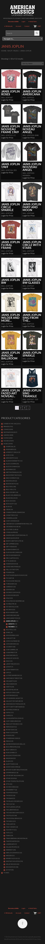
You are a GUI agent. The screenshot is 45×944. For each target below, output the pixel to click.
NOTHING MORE (11, 710)
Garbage (9, 587)
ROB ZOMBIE (10, 752)
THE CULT (9, 804)
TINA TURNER (10, 827)
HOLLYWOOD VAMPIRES (14, 601)
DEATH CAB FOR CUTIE (13, 541)
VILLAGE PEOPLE (11, 847)
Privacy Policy (37, 939)
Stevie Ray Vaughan (13, 775)
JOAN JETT (9, 638)
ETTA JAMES (10, 561)
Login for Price (7, 100)
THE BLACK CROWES (13, 801)
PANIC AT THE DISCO (12, 724)
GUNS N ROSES (11, 595)
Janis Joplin (10, 621)
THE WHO (9, 821)
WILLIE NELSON (11, 864)
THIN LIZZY (9, 824)
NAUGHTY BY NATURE (13, 701)
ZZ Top (8, 870)
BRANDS (6, 426)
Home (3, 51)
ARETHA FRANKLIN (12, 472)
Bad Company (11, 478)
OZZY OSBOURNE (12, 721)
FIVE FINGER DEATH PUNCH (15, 575)
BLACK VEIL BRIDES (12, 495)
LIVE (7, 672)
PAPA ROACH (10, 727)
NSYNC (8, 712)
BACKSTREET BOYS (12, 475)
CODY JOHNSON (11, 521)
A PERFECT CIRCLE (12, 452)
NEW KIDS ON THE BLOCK (14, 704)
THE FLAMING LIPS (12, 807)
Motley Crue (11, 692)
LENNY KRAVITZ (11, 669)
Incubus (9, 609)
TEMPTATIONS (11, 792)
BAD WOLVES (10, 481)
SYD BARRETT (10, 790)
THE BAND (9, 798)
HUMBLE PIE (10, 604)
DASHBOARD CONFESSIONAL (16, 535)
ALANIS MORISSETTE (13, 461)
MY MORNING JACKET (13, 698)
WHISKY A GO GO (12, 858)
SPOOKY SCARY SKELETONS (15, 770)
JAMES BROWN (11, 615)
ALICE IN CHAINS (11, 466)
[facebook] (22, 923)
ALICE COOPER (11, 464)
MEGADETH (10, 681)
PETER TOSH (10, 730)
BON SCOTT (10, 504)
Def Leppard (10, 544)
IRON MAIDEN (10, 612)
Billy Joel (9, 489)
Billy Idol (9, 486)
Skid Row (9, 758)
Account (18, 26)
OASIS (8, 715)
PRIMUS (8, 741)
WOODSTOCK (10, 867)
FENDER (8, 572)
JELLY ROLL (9, 629)
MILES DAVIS (10, 684)
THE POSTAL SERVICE (13, 818)
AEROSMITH (10, 458)
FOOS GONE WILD (12, 581)
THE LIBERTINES (11, 810)
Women (11, 627)
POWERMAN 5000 (12, 738)
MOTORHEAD (10, 695)
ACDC (8, 455)
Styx (7, 784)
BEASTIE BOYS (10, 484)
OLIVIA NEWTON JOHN (13, 718)
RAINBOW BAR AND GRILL (14, 744)
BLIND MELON (10, 498)
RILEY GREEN (10, 750)
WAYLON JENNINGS (12, 853)
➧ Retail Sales (32, 21)
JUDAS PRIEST (10, 652)
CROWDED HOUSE (12, 526)
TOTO (8, 833)
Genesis (9, 589)
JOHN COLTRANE (12, 641)
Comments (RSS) (27, 939)
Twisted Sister (11, 841)
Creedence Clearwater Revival (17, 524)
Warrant (9, 850)
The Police (10, 815)
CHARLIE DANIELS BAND (14, 512)
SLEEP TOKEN (10, 764)
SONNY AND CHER (12, 767)
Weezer (9, 855)
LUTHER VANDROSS (12, 675)
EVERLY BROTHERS (12, 567)
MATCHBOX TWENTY (13, 678)
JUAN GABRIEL (11, 649)
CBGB (8, 509)
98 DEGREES (10, 449)
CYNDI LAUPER (11, 532)
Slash (8, 761)
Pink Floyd (10, 732)
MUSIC (16, 51)
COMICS (6, 429)
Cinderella (10, 518)
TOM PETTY (10, 830)
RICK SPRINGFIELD (12, 747)
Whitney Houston (13, 861)
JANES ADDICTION (12, 618)
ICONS (6, 438)
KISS (7, 661)
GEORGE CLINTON (12, 592)
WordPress (7, 939)
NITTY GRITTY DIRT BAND (14, 707)
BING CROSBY (10, 492)
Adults (11, 624)
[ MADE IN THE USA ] (10, 424)
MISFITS (8, 687)
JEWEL (8, 632)
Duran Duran (11, 549)
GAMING (6, 435)
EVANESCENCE (11, 564)
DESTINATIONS (8, 432)
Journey (9, 647)
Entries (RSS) (15, 939)
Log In (23, 21)
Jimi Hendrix (10, 635)
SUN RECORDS (10, 787)
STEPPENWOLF (11, 772)
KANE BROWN (11, 655)
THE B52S (9, 795)
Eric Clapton (11, 558)
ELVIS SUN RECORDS (12, 552)
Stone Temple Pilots (13, 781)
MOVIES (6, 441)
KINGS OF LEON (11, 658)
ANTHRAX (9, 469)
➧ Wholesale (8, 26)
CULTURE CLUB (11, 529)
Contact (26, 26)
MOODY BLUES (11, 690)
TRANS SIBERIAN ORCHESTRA (15, 838)
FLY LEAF (9, 578)
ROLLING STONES (12, 755)
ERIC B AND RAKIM (12, 555)
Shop (10, 51)
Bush (8, 506)
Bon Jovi (9, 501)
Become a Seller (13, 21)
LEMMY (8, 667)
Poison (8, 735)
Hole (8, 598)
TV (4, 873)
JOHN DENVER (11, 644)
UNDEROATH (10, 844)
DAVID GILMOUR (11, 538)
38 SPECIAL (9, 446)
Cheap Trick (10, 515)
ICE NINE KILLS (10, 607)
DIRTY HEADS (10, 546)
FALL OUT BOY (11, 569)
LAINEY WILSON (11, 664)
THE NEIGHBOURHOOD (14, 813)
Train (8, 835)
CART (39, 26)
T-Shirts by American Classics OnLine (15, 937)
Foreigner (10, 584)
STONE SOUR (10, 778)
